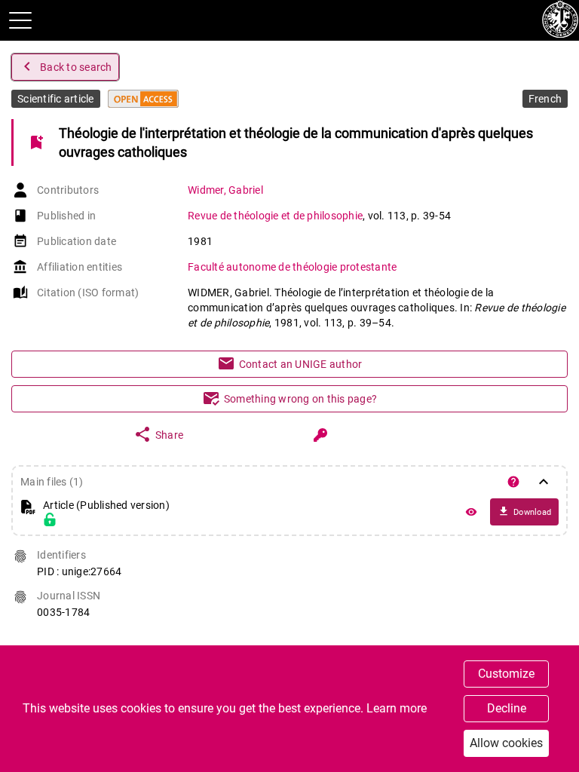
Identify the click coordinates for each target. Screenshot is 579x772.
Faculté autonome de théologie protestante (292, 267)
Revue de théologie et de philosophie (275, 216)
